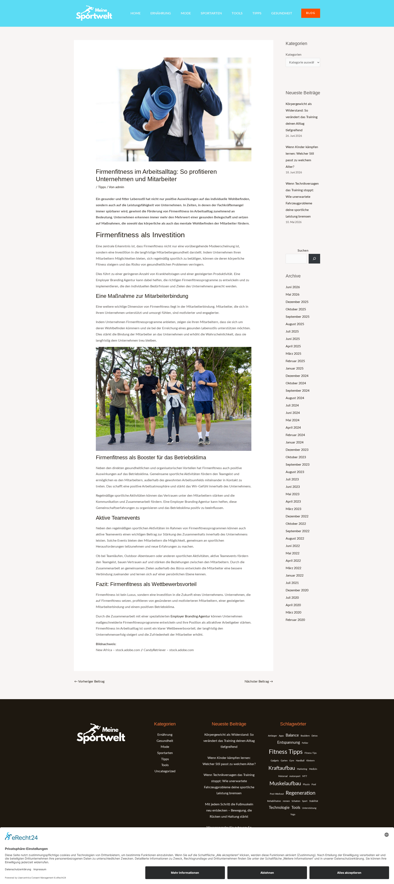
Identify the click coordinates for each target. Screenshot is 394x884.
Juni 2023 (293, 486)
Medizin (313, 769)
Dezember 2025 (297, 302)
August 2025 (295, 324)
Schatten (296, 801)
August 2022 (295, 538)
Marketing (302, 769)
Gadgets (275, 761)
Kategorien (293, 54)
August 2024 (295, 398)
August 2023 (295, 472)
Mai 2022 (292, 553)
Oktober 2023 (296, 457)
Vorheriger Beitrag (89, 681)
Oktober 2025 (296, 309)
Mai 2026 (292, 294)
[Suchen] (314, 258)
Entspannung (288, 743)
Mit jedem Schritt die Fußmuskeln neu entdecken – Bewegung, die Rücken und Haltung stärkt (229, 810)
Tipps (256, 13)
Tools (237, 13)
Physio (306, 784)
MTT (304, 776)
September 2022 (297, 531)
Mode (186, 13)
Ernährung (160, 13)
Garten (284, 761)
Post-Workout (277, 794)
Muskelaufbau (285, 783)
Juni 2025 (293, 339)
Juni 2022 (293, 546)
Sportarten (211, 13)
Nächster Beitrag (259, 681)
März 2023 (293, 509)
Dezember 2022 (297, 516)
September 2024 (297, 390)
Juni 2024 (293, 412)
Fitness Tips (311, 753)
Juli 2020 (292, 597)
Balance (292, 735)
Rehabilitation (274, 801)
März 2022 (293, 568)
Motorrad (282, 776)
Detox (314, 736)
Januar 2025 (295, 368)
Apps (281, 736)
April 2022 (293, 560)
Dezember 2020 (297, 590)
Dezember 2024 (297, 376)
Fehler (305, 743)
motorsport (294, 776)
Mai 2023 (292, 494)
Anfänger (272, 736)
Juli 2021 (292, 583)
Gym (291, 761)
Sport (304, 801)
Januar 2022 (295, 575)
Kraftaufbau (281, 768)
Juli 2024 (292, 405)
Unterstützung (309, 808)
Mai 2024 (292, 420)
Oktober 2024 (296, 383)
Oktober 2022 (296, 523)
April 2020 (293, 605)
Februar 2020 (295, 620)
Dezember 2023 (297, 449)
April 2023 (293, 501)
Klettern (310, 761)
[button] (310, 13)
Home (136, 13)
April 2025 (293, 346)
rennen (286, 801)
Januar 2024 (295, 442)
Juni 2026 (293, 287)
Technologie (279, 808)
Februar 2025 (295, 361)
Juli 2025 (292, 331)
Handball (300, 761)
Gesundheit (281, 13)
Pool (314, 784)
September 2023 (297, 464)
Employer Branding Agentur (190, 616)
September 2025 (297, 316)
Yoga (292, 814)
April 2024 (293, 427)
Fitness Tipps (286, 752)
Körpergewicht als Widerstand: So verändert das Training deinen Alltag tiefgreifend (301, 117)
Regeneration (300, 793)
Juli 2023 (292, 479)
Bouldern (305, 736)
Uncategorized (165, 771)
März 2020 (293, 612)
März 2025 (293, 353)
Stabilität (313, 801)
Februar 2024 (295, 435)
